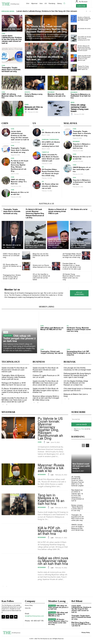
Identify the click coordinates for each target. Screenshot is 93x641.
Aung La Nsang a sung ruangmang (33, 95)
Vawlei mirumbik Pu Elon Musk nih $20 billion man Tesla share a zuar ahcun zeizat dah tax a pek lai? (14, 400)
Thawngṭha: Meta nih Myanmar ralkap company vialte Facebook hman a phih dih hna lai (14, 377)
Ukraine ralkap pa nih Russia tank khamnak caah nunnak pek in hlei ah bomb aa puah (84, 48)
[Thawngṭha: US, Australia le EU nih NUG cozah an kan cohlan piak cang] (88, 517)
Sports (27, 92)
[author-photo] (26, 112)
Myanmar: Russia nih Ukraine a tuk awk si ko (57, 95)
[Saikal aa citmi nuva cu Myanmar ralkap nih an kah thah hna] (18, 567)
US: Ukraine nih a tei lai (84, 28)
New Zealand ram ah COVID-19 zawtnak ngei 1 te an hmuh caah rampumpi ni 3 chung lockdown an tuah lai (77, 495)
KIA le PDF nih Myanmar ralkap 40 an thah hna (52, 530)
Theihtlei (45, 152)
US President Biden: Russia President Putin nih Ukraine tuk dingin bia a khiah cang (50, 172)
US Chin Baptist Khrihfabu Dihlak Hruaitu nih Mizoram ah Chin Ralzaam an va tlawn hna (76, 383)
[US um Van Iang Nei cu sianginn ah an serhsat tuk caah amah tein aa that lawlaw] (56, 277)
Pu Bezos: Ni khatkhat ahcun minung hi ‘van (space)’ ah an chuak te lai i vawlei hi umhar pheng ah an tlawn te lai (15, 391)
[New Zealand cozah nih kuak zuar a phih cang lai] (81, 457)
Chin (3, 33)
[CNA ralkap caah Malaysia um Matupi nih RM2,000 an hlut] (52, 317)
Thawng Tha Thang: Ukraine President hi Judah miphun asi (83, 67)
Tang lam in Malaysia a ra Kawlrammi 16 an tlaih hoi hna (81, 96)
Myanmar (51, 92)
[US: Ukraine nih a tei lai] (74, 28)
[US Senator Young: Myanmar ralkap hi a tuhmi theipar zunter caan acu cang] (86, 277)
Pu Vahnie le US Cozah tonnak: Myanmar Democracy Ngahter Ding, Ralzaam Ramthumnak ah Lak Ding (47, 29)
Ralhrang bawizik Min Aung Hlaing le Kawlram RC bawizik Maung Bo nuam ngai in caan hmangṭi (77, 375)
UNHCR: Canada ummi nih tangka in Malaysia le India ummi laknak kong (77, 527)
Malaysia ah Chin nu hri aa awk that (34, 108)
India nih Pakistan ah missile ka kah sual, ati (45, 58)
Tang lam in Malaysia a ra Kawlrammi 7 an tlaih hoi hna (82, 182)
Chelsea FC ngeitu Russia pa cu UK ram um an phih (46, 376)
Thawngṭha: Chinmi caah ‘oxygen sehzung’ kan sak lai (51, 352)
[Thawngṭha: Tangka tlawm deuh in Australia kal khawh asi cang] (12, 55)
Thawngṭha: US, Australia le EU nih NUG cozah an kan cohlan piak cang (77, 517)
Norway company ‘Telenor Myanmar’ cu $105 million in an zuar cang (77, 508)
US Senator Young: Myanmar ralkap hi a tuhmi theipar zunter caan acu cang (71, 277)
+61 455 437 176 (37, 621)
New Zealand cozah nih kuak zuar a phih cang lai (81, 465)
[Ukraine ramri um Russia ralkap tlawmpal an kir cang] (56, 266)
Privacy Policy (80, 429)
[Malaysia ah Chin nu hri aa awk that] (12, 108)
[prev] (86, 11)
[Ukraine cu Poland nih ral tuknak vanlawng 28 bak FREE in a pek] (74, 18)
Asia (29, 53)
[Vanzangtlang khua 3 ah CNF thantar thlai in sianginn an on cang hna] (79, 341)
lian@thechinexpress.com (34, 616)
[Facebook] (3, 617)
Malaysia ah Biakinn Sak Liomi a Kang (76, 395)
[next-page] (91, 211)
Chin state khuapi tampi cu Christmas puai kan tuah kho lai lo (77, 389)
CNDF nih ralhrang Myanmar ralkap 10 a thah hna (11, 96)
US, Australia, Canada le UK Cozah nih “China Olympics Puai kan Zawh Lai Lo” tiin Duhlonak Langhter (77, 481)
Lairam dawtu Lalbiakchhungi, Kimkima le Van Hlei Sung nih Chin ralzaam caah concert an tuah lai (12, 39)
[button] (64, 3)
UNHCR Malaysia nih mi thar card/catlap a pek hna (82, 169)
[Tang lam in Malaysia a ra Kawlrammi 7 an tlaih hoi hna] (68, 181)
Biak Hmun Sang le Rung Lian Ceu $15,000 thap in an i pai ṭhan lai (81, 624)
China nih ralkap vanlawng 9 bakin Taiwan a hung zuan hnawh (79, 107)
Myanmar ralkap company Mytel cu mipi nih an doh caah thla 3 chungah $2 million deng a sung (46, 398)
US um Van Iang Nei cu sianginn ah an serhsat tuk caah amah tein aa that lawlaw (41, 277)
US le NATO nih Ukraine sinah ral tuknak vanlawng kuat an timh (84, 38)
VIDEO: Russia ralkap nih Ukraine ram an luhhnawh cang (11, 255)
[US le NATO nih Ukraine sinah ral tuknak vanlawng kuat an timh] (74, 38)
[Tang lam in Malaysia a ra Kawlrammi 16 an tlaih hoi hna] (81, 83)
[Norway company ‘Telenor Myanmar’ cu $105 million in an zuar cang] (88, 507)
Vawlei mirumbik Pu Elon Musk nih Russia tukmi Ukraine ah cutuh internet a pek (84, 58)
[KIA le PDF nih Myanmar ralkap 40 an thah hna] (18, 537)
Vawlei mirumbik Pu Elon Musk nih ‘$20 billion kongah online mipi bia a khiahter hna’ (45, 390)
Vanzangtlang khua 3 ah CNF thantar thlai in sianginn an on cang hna (78, 353)
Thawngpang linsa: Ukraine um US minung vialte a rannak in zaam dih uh (12, 277)
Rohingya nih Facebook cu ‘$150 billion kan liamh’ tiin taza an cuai (14, 384)
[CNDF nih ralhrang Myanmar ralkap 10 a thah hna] (12, 83)
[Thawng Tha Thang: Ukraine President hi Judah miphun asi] (74, 67)
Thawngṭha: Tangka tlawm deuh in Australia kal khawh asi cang (11, 69)
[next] (90, 11)
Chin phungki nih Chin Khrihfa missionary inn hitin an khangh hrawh (77, 368)
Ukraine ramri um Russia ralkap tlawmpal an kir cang (42, 266)
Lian (47, 442)
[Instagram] (7, 617)
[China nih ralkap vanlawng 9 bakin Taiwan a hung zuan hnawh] (59, 108)
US (43, 130)
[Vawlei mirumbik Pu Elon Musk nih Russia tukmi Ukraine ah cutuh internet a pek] (74, 58)
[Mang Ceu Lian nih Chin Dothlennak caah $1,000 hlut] (56, 255)
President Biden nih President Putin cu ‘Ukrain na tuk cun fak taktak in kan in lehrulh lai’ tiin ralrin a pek (72, 266)
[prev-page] (1, 211)
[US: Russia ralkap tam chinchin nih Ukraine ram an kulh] (37, 185)
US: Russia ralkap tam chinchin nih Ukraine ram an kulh (50, 186)
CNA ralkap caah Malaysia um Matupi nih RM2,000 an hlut (51, 328)
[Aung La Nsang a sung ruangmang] (35, 83)
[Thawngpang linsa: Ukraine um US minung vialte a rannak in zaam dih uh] (26, 277)
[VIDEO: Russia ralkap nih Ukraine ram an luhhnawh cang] (26, 255)
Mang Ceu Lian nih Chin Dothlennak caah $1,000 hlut (41, 255)
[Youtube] (15, 617)
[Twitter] (11, 617)
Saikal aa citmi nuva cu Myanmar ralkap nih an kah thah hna (53, 560)
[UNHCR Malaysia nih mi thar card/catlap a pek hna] (68, 168)
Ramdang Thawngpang (50, 139)
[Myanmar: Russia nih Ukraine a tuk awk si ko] (58, 83)
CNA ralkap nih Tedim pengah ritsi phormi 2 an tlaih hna (19, 338)
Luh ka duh (80, 424)
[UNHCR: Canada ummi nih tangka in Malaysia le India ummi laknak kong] (88, 527)
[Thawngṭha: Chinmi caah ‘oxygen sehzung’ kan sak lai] (52, 341)
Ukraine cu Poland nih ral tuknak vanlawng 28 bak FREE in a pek (84, 18)
